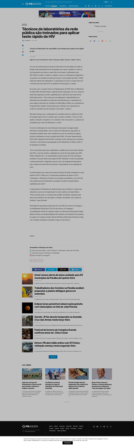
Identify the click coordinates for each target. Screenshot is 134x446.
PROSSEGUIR (67, 443)
